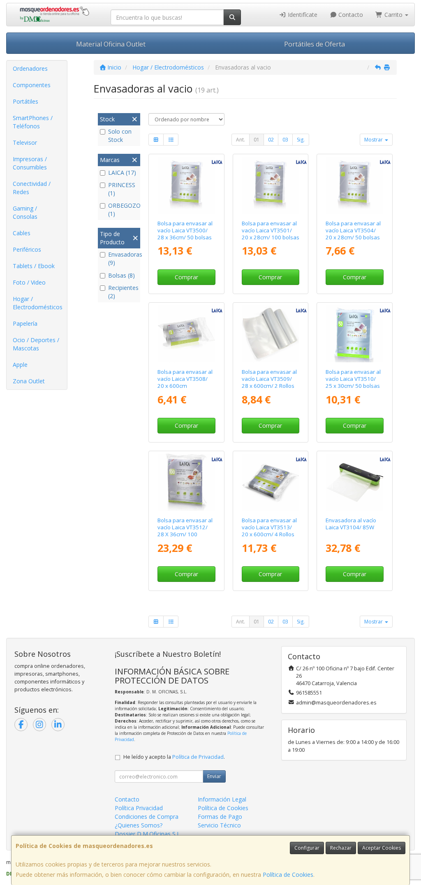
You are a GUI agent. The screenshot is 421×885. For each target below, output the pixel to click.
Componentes (32, 85)
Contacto (350, 15)
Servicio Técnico (219, 825)
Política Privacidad (139, 808)
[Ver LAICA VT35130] (270, 482)
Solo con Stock (120, 135)
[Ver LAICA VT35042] (354, 185)
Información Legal (222, 799)
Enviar (214, 776)
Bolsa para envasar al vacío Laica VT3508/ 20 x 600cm (185, 379)
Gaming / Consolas (25, 212)
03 (285, 139)
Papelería (25, 323)
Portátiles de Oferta (314, 44)
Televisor (25, 142)
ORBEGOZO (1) (123, 210)
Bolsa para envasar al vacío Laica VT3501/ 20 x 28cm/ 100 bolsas (270, 230)
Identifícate (301, 15)
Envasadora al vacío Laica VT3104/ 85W (351, 524)
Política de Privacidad (198, 756)
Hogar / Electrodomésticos (37, 303)
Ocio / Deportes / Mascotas (36, 344)
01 (256, 139)
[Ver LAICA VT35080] (186, 333)
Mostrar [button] (374, 139)
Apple (20, 364)
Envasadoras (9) (123, 258)
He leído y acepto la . (174, 756)
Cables (21, 233)
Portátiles (25, 101)
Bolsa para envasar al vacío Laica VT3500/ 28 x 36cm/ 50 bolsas (185, 230)
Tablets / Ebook (34, 266)
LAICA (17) (122, 172)
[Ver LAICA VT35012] (270, 185)
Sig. (301, 139)
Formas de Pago (220, 816)
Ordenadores (30, 68)
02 (271, 139)
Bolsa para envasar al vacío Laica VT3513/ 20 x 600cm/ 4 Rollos (269, 527)
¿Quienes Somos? (138, 825)
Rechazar (341, 847)
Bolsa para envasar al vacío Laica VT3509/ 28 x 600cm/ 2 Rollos (269, 379)
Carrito (393, 15)
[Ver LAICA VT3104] (354, 482)
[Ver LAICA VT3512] (186, 482)
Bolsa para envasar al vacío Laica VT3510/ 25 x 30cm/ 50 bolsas (353, 379)
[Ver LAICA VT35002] (186, 185)
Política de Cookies (288, 874)
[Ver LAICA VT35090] (270, 333)
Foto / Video (29, 282)
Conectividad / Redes (32, 188)
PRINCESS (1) (121, 189)
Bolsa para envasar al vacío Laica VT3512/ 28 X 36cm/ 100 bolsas (185, 531)
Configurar (306, 847)
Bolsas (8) (121, 275)
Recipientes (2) (123, 292)
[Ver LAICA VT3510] (354, 333)
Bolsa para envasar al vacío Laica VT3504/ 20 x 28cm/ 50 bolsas (353, 230)
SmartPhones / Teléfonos (33, 122)
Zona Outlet (29, 381)
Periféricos (27, 249)
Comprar (186, 277)
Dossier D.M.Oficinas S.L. (148, 834)
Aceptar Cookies (381, 847)
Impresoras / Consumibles (30, 163)
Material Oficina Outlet (111, 44)
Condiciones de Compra (146, 816)
